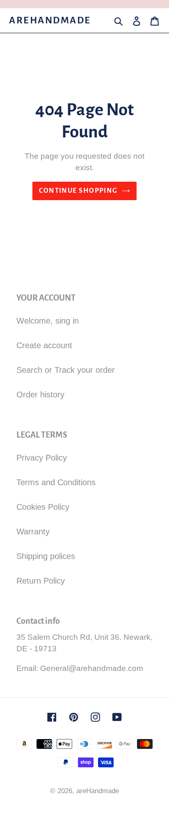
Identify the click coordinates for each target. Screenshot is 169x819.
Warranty (33, 531)
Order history (40, 394)
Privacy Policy (41, 457)
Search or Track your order (65, 369)
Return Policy (40, 580)
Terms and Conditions (56, 482)
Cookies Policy (42, 506)
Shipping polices (45, 556)
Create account (44, 345)
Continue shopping (78, 190)
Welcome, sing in (47, 320)
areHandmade (50, 20)
